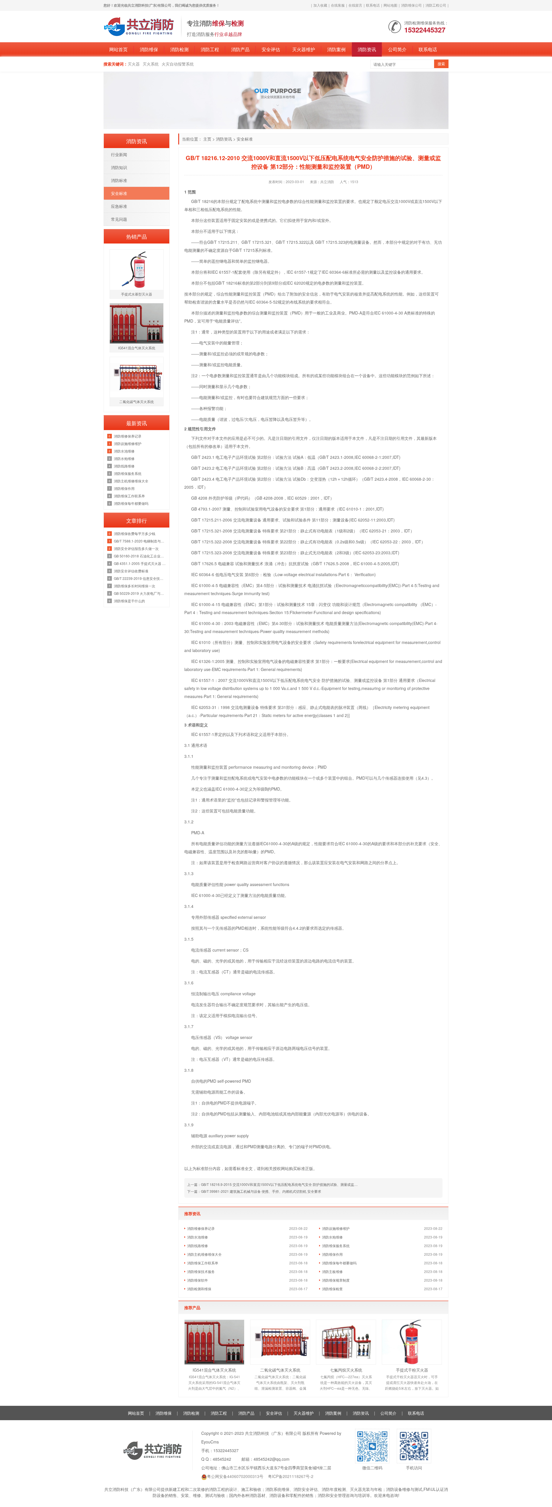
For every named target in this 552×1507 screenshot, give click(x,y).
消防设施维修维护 (336, 1228)
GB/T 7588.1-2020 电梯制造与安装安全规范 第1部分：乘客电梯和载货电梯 (140, 540)
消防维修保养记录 (201, 1228)
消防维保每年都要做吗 (339, 1262)
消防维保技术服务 (201, 1271)
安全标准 (245, 139)
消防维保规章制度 (336, 1280)
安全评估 (271, 49)
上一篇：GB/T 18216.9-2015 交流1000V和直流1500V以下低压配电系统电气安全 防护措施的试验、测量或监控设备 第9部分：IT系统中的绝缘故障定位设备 (306, 1184)
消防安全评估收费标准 (131, 570)
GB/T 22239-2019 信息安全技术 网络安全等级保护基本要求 (140, 578)
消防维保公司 (411, 5)
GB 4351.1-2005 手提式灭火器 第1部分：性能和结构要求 (140, 563)
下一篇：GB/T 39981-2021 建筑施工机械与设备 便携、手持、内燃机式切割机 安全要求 (254, 1191)
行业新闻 (119, 154)
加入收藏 (320, 5)
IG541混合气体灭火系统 (214, 1370)
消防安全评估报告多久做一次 (136, 548)
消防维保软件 (197, 1280)
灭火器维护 (303, 49)
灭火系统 (151, 64)
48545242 (222, 1459)
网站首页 (118, 49)
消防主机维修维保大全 (204, 1254)
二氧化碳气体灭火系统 (280, 1370)
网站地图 (390, 5)
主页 (207, 139)
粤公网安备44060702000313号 (235, 1476)
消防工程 (210, 49)
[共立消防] (139, 26)
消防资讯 (367, 49)
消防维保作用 (332, 1254)
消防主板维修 (332, 1271)
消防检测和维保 (199, 1288)
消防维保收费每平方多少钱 (134, 533)
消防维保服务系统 (336, 1245)
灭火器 (134, 64)
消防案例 (336, 49)
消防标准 (119, 180)
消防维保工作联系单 (202, 1262)
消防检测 (179, 49)
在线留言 (355, 5)
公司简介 (397, 49)
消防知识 (119, 167)
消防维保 (149, 49)
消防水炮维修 (332, 1236)
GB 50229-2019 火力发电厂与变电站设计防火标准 (140, 593)
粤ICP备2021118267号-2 (290, 1476)
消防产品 (240, 49)
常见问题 (119, 219)
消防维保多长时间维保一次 (134, 585)
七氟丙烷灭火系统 (346, 1370)
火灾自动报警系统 (178, 64)
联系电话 (373, 5)
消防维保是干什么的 (129, 600)
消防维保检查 (332, 1288)
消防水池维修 (197, 1236)
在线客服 (338, 5)
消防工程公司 (435, 5)
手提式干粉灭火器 (412, 1370)
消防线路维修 (197, 1245)
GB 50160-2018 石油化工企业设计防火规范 (140, 555)
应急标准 (119, 206)
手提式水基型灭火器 (136, 294)
